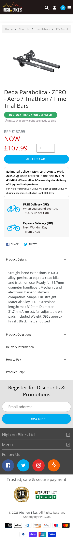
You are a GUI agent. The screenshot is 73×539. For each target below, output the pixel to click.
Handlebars (42, 29)
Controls (24, 29)
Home (9, 29)
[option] (36, 61)
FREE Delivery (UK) (36, 204)
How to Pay (13, 359)
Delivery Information (20, 347)
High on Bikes (28, 512)
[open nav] (68, 8)
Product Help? (15, 372)
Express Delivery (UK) (38, 223)
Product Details (16, 259)
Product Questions (18, 334)
